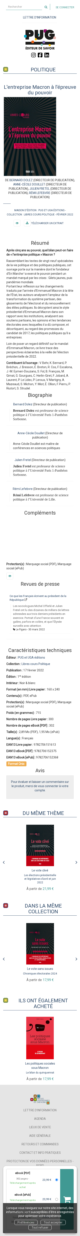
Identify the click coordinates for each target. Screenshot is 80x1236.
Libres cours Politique (39, 214)
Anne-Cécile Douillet (29, 184)
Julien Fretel (39, 188)
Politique (43, 70)
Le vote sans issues (40, 968)
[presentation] (3, 861)
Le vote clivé (40, 870)
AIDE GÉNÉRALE (40, 1135)
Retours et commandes (40, 1144)
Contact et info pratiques (40, 1152)
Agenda (40, 1118)
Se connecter (65, 7)
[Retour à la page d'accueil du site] (40, 39)
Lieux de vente (40, 1127)
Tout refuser (40, 1227)
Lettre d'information (40, 1110)
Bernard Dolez (21, 180)
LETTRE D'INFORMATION (39, 17)
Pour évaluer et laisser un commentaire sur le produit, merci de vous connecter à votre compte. (40, 786)
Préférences (25, 1222)
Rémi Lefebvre (40, 193)
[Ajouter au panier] (67, 1199)
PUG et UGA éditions (51, 210)
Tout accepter (53, 1222)
